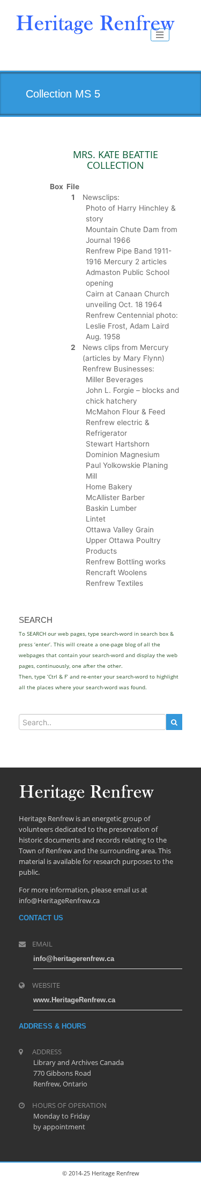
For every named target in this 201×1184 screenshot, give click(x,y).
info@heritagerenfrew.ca (73, 959)
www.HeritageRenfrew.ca (74, 1000)
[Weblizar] (95, 22)
